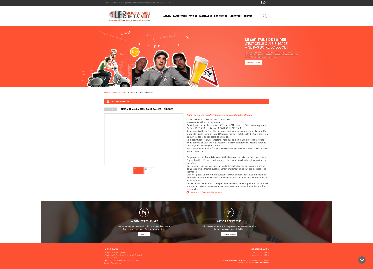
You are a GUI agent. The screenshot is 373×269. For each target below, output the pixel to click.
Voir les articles (229, 234)
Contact (248, 16)
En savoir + (144, 234)
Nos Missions (253, 62)
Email (106, 263)
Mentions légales (253, 260)
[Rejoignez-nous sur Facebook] (261, 3)
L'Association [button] (180, 16)
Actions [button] (193, 16)
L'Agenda (132, 93)
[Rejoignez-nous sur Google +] (264, 3)
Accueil (167, 16)
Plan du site (264, 260)
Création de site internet (246, 263)
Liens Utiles (235, 16)
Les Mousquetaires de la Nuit (116, 93)
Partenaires (205, 16)
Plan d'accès (116, 263)
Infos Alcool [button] (220, 16)
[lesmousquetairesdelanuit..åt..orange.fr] (268, 3)
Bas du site (362, 260)
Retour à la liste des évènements (206, 192)
